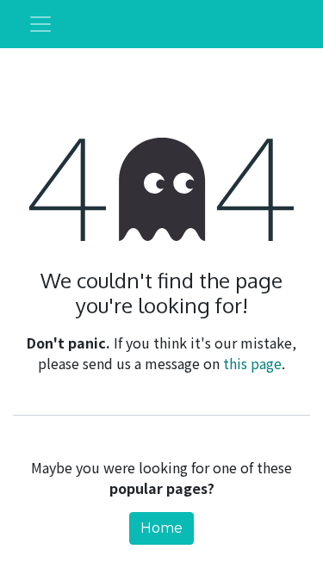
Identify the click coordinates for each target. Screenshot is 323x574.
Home (161, 528)
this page (252, 363)
